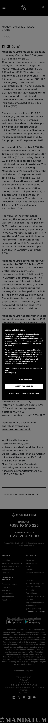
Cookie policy (10, 373)
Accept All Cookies (24, 386)
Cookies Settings (24, 379)
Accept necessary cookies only (24, 394)
